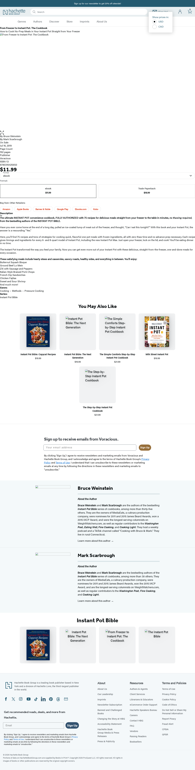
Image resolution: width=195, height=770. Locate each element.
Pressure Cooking (34, 290)
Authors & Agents (139, 688)
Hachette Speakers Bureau (143, 709)
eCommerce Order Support (143, 704)
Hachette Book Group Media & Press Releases (108, 733)
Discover (54, 21)
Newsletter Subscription (110, 704)
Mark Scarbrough (12, 139)
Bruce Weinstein (12, 136)
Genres (22, 21)
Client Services (137, 694)
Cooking (4, 290)
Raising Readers (138, 736)
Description (6, 213)
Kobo (95, 209)
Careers (134, 715)
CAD (161, 26)
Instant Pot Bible (9, 297)
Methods (16, 290)
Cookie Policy (169, 699)
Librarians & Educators (141, 699)
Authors (37, 21)
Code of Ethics (169, 704)
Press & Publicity (106, 741)
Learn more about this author (94, 540)
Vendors (134, 731)
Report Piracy (169, 718)
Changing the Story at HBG (111, 718)
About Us (102, 21)
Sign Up (145, 447)
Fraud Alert (167, 723)
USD (160, 21)
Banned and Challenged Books (110, 711)
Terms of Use (168, 688)
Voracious (5, 158)
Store (70, 21)
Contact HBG (136, 720)
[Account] (180, 12)
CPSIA (165, 729)
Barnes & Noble (42, 209)
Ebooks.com (81, 209)
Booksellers (136, 741)
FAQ (132, 725)
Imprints (84, 21)
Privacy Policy (169, 694)
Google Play (62, 209)
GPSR (165, 734)
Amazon (6, 209)
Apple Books (23, 209)
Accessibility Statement (110, 723)
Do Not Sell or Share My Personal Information (174, 711)
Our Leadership (105, 694)
